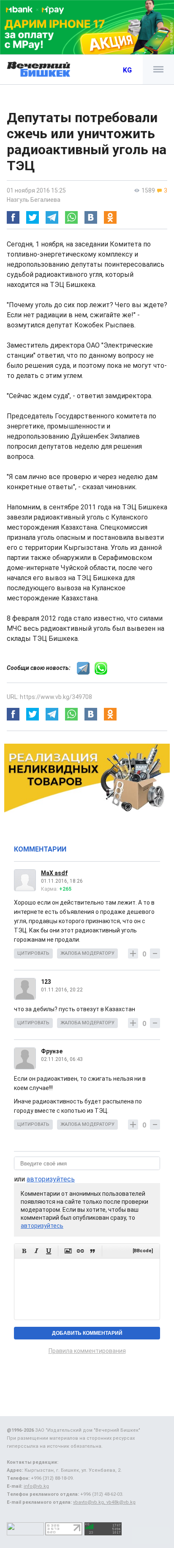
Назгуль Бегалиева (33, 199)
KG (127, 70)
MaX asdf (54, 873)
